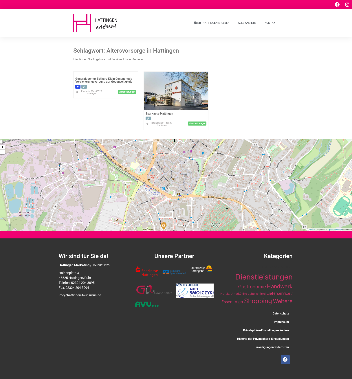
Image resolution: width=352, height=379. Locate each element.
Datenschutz (281, 313)
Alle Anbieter (247, 23)
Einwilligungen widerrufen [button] (272, 347)
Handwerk (280, 286)
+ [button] (2, 147)
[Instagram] (347, 4)
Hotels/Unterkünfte (233, 293)
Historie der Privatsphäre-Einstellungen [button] (263, 339)
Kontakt (271, 23)
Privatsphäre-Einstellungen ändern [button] (266, 330)
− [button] (2, 152)
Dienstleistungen (264, 276)
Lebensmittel (257, 293)
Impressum (281, 322)
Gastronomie (252, 286)
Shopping (258, 301)
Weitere (283, 301)
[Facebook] (337, 4)
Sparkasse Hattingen (159, 113)
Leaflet (312, 229)
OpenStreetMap (335, 229)
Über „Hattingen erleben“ (212, 23)
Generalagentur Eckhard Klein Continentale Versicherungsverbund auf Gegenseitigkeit (103, 80)
